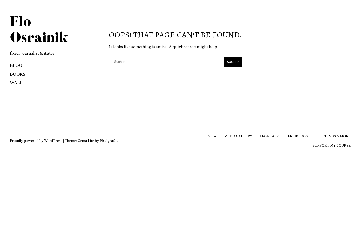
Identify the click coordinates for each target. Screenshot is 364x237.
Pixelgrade (108, 140)
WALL (16, 82)
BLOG (16, 65)
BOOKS (17, 74)
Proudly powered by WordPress (36, 140)
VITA (212, 136)
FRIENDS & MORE (335, 136)
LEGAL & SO (270, 136)
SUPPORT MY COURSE (332, 145)
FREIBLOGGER (300, 136)
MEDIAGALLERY (238, 136)
